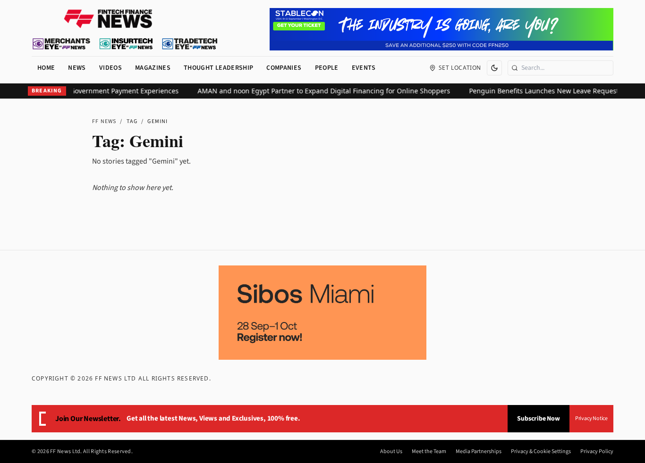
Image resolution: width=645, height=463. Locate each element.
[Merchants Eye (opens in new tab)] (61, 43)
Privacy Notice (591, 418)
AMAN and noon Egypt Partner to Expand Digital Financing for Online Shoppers (318, 90)
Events (364, 68)
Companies (283, 68)
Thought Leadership (218, 68)
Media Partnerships (478, 451)
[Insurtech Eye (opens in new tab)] (126, 43)
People (327, 68)
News (76, 68)
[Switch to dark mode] (494, 67)
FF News (104, 121)
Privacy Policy (596, 451)
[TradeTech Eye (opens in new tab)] (190, 43)
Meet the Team (429, 451)
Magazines (152, 68)
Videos (110, 68)
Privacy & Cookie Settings (541, 451)
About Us (391, 451)
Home (46, 68)
